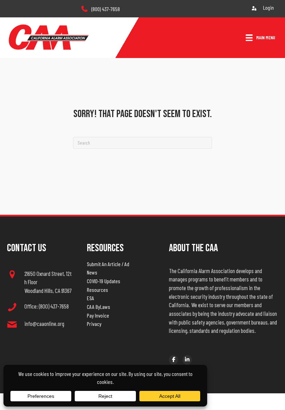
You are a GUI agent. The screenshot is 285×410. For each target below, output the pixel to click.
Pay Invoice (98, 315)
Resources (97, 289)
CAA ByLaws (98, 306)
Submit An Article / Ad (108, 264)
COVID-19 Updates (103, 281)
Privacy (94, 323)
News (92, 272)
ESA (90, 298)
